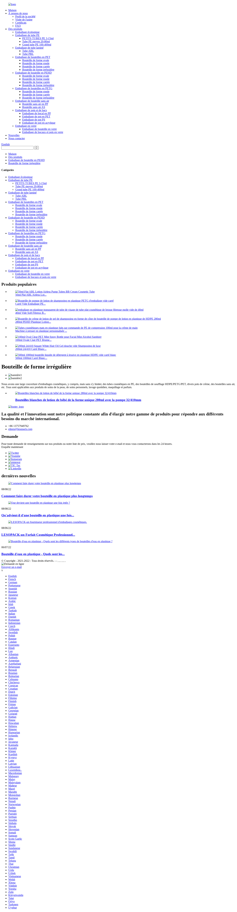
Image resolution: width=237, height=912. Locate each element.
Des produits (15, 28)
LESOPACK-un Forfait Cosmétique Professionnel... (38, 535)
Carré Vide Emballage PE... (30, 303)
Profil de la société (25, 16)
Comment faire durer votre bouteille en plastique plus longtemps (47, 496)
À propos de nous (18, 13)
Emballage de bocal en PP (36, 113)
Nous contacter (16, 138)
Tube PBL (28, 53)
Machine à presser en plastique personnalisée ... (41, 330)
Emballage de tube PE (27, 35)
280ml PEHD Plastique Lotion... (33, 321)
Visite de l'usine (23, 19)
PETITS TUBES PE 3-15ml (38, 38)
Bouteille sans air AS (33, 107)
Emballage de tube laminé (29, 47)
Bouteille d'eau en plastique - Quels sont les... (33, 554)
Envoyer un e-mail (11, 567)
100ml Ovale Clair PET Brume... (33, 339)
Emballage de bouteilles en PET (32, 57)
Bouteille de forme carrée (36, 66)
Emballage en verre (25, 125)
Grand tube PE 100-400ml (36, 44)
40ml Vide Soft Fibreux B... (30, 312)
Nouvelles (13, 135)
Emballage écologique (27, 32)
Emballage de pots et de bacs (31, 110)
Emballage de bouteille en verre (39, 129)
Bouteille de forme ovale (35, 60)
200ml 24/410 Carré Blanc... (30, 348)
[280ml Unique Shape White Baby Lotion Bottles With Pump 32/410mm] (65, 393)
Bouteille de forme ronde (35, 63)
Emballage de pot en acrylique (38, 122)
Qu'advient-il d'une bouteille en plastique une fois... (37, 515)
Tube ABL (28, 50)
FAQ (18, 25)
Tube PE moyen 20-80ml (36, 41)
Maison (12, 10)
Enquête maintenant (12, 446)
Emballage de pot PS (33, 119)
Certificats (20, 22)
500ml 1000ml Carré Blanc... (31, 358)
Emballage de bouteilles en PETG (33, 88)
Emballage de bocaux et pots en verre (42, 132)
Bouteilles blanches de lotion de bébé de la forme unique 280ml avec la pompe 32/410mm (78, 400)
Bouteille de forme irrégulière (38, 69)
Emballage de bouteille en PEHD (33, 72)
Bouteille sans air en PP (35, 104)
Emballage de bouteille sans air (32, 100)
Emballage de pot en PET (36, 116)
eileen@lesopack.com (20, 429)
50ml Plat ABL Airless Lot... (30, 294)
